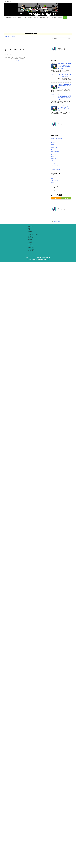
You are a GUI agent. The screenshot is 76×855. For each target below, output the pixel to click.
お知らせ (53, 160)
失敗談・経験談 (55, 151)
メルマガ (53, 163)
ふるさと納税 (54, 165)
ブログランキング (54, 180)
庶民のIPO (53, 178)
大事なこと (54, 153)
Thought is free (46, 259)
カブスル (53, 177)
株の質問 (53, 154)
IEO (13, 54)
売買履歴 (54, 158)
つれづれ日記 (55, 161)
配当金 (53, 144)
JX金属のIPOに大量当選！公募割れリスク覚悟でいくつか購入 (64, 86)
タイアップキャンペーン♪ (33, 250)
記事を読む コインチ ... (20, 60)
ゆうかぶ (53, 182)
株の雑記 (54, 156)
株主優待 (54, 142)
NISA (53, 145)
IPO (53, 140)
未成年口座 (54, 147)
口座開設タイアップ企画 (57, 138)
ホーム (6, 20)
